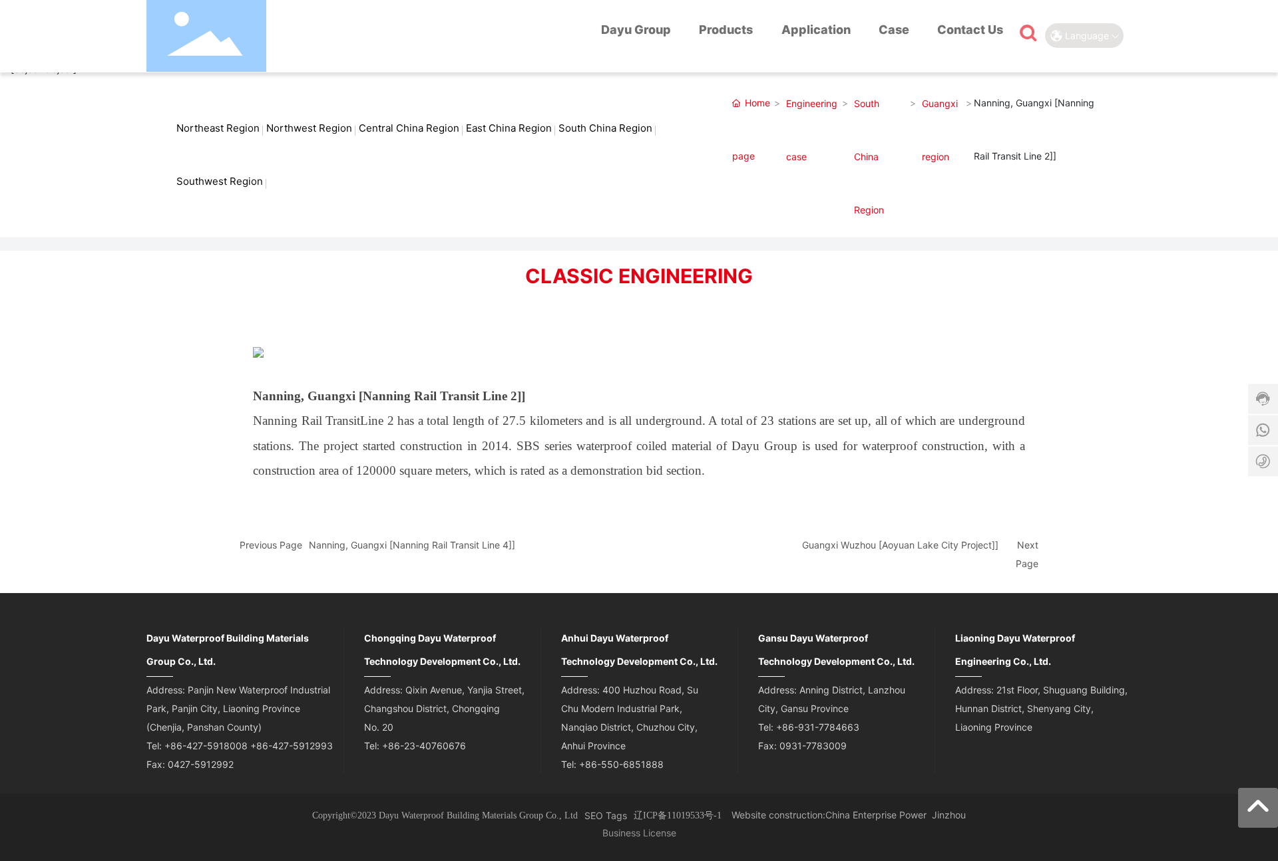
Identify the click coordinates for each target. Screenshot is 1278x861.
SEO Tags (605, 815)
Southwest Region (219, 181)
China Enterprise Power (876, 814)
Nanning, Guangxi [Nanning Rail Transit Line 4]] (412, 545)
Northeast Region (218, 128)
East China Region (509, 128)
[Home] (571, 32)
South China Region (605, 128)
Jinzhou (949, 814)
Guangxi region (940, 130)
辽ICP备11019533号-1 (678, 815)
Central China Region (409, 128)
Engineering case (811, 130)
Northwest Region (309, 128)
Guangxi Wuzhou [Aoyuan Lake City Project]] (900, 545)
